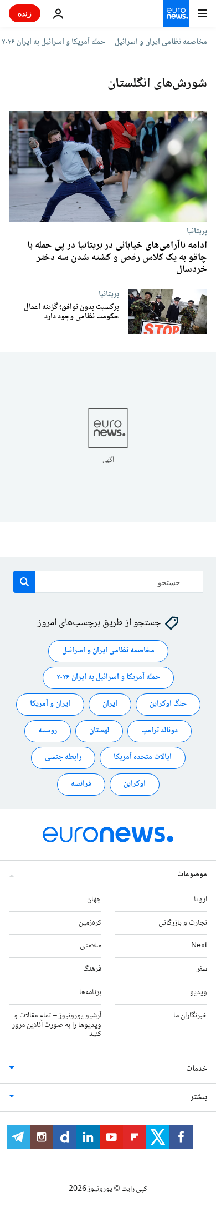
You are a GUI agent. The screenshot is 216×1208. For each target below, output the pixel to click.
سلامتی (90, 946)
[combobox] (108, 582)
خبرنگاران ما (190, 1015)
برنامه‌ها (90, 992)
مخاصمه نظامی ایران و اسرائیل (161, 42)
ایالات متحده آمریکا (143, 758)
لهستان (99, 731)
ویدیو (198, 992)
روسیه (47, 731)
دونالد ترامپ (159, 731)
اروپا (200, 899)
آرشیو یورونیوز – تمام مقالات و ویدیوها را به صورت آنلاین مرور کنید (56, 1025)
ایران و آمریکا (50, 704)
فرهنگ (92, 969)
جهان (94, 899)
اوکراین (135, 784)
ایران (109, 704)
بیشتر (199, 1098)
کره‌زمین (90, 923)
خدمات (196, 1069)
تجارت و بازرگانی (182, 923)
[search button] (24, 582)
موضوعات (192, 874)
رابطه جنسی (63, 758)
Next (199, 946)
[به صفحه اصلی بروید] (176, 13)
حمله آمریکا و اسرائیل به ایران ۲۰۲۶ (53, 42)
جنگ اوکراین (168, 704)
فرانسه (81, 784)
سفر (202, 969)
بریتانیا (197, 231)
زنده (25, 13)
